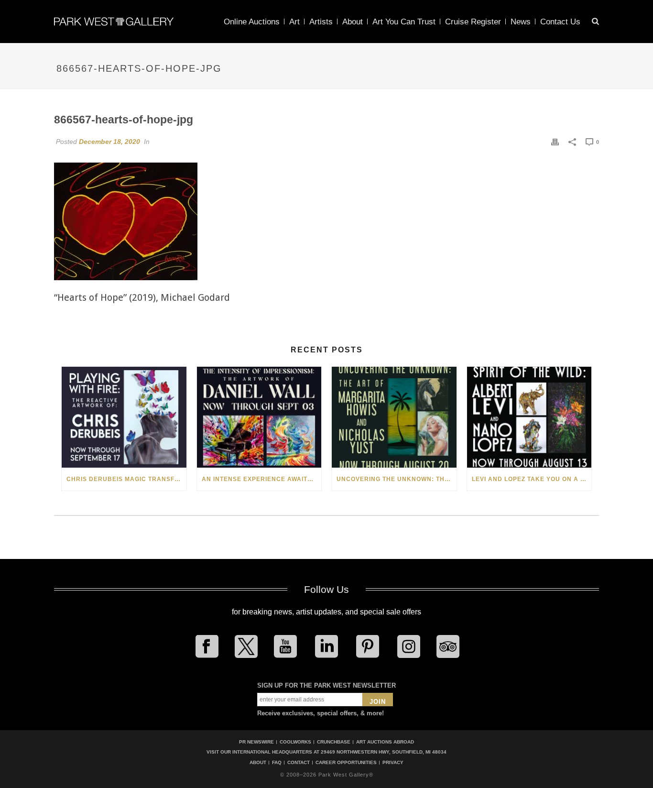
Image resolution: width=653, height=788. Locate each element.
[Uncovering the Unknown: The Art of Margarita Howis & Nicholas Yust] (394, 417)
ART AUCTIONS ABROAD (385, 741)
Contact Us (560, 21)
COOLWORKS (295, 741)
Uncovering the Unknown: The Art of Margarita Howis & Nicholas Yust (397, 479)
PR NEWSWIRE (256, 741)
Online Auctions (252, 21)
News (521, 21)
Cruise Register (473, 21)
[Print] (555, 141)
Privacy (392, 762)
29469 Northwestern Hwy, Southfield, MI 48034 (383, 752)
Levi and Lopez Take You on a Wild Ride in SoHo (532, 479)
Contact (298, 762)
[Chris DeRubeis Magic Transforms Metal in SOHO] (124, 417)
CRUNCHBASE (333, 741)
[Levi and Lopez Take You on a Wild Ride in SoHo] (529, 417)
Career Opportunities (346, 762)
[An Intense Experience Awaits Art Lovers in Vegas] (259, 417)
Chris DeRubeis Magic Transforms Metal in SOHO (126, 479)
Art (294, 21)
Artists (321, 21)
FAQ (277, 762)
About (352, 21)
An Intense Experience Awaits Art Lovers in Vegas (262, 479)
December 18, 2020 (109, 141)
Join (378, 701)
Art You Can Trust (403, 21)
